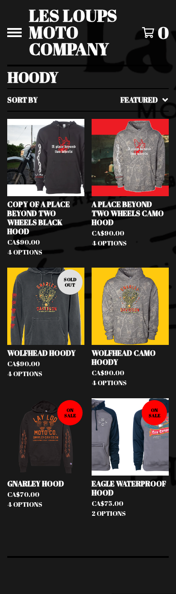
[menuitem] (88, 100)
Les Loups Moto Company (73, 32)
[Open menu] (14, 32)
